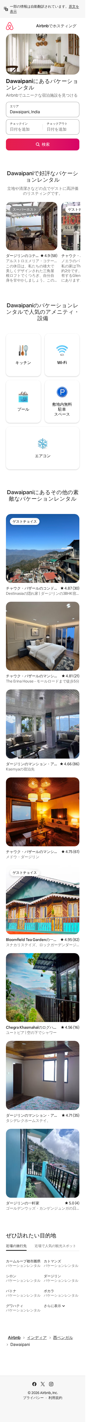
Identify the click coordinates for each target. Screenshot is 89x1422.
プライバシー (33, 1397)
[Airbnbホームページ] (9, 26)
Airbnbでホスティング (56, 25)
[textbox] (24, 129)
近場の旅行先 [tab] (16, 1246)
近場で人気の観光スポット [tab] (55, 1246)
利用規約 (55, 1397)
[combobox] (42, 112)
